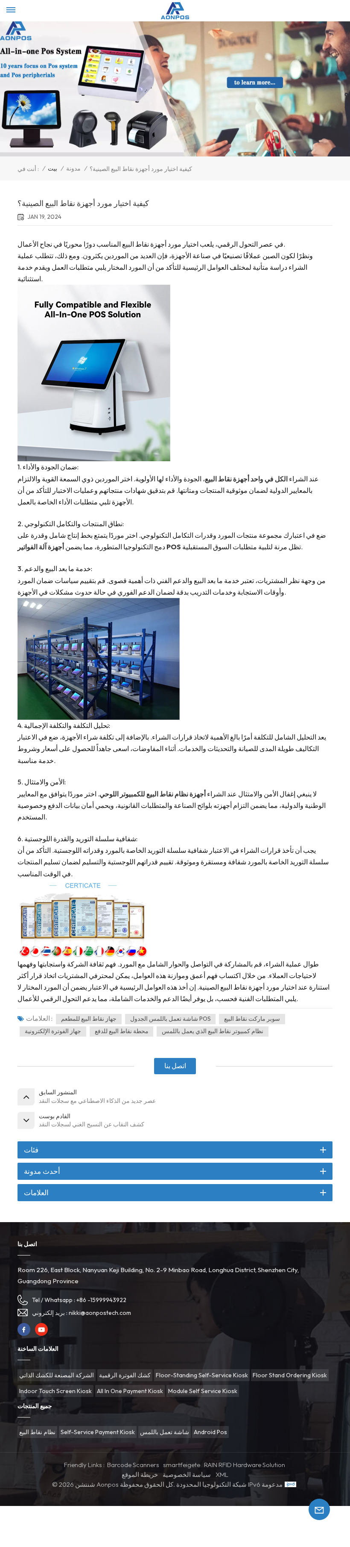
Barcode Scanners (133, 1465)
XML (222, 1474)
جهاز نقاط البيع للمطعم (89, 1018)
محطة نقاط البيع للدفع (122, 1031)
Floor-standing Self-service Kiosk (202, 1375)
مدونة (73, 168)
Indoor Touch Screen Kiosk (55, 1391)
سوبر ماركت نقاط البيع (252, 1018)
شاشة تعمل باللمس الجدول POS (170, 1018)
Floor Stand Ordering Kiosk (290, 1375)
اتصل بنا (175, 1065)
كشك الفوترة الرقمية (125, 1375)
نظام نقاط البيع (37, 1432)
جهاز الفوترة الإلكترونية (53, 1031)
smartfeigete (181, 1465)
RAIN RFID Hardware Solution (244, 1465)
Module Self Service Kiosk (202, 1391)
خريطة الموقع (140, 1474)
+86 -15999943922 (101, 1300)
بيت (52, 168)
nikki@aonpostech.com (100, 1313)
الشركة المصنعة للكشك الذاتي (56, 1375)
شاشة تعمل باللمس (164, 1432)
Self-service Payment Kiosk (98, 1432)
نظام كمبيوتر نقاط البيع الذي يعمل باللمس (212, 1031)
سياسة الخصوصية (187, 1474)
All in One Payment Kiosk (130, 1391)
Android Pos (210, 1432)
